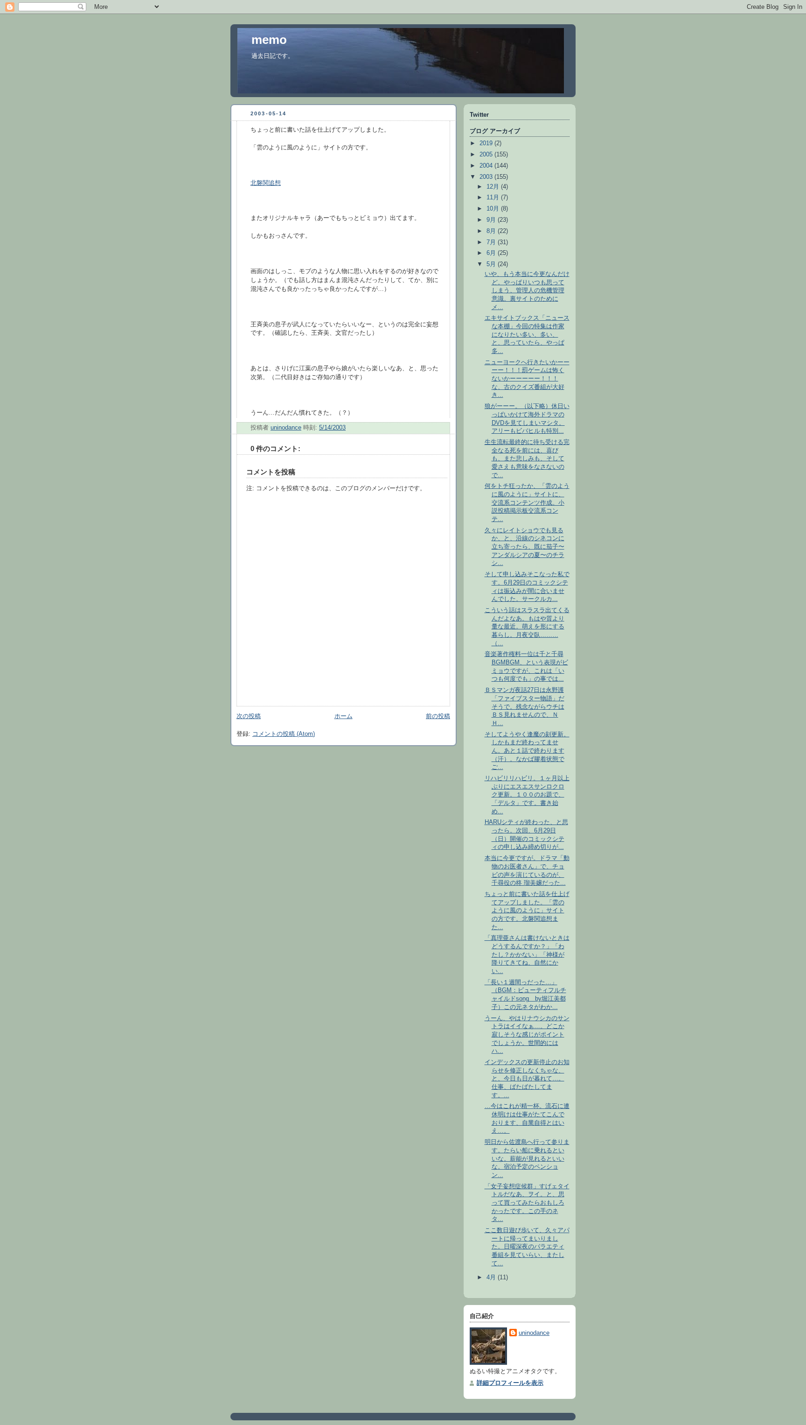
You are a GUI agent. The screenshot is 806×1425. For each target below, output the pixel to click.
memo (269, 40)
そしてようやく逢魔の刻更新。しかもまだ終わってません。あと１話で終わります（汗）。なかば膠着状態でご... (527, 751)
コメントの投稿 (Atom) (283, 734)
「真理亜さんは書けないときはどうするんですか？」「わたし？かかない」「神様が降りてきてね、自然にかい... (527, 954)
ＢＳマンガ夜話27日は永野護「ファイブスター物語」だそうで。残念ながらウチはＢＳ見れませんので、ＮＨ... (524, 707)
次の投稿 (248, 716)
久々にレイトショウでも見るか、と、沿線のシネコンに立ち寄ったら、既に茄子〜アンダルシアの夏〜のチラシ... (524, 547)
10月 (493, 208)
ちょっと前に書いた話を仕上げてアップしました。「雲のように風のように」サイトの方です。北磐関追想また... (527, 911)
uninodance (534, 1333)
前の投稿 (438, 716)
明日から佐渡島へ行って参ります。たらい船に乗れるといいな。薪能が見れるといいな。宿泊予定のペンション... (527, 1158)
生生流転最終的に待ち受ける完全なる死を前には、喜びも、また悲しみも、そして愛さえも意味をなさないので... (527, 459)
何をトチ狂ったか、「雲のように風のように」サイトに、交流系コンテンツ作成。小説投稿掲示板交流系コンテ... (527, 502)
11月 (493, 197)
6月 (492, 253)
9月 (492, 220)
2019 (486, 143)
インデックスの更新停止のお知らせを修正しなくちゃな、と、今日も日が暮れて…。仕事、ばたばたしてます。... (527, 1079)
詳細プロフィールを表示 (510, 1383)
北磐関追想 (265, 183)
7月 (492, 242)
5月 (492, 264)
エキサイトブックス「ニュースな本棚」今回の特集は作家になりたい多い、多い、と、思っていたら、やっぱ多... (527, 334)
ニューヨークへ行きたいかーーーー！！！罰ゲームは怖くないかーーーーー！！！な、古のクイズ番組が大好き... (527, 379)
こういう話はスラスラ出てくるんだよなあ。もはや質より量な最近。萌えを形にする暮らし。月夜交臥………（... (527, 627)
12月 (493, 186)
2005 (486, 154)
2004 (486, 165)
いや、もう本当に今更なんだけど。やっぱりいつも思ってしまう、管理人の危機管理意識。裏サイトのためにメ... (527, 290)
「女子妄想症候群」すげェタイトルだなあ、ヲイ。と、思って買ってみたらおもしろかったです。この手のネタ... (527, 1203)
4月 (492, 1277)
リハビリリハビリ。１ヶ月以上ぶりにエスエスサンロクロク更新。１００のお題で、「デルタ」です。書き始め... (527, 795)
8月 (492, 231)
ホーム (343, 716)
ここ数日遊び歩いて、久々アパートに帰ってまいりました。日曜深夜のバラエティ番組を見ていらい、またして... (527, 1247)
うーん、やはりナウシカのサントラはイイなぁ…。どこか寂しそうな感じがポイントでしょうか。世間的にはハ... (527, 1035)
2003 (486, 177)
